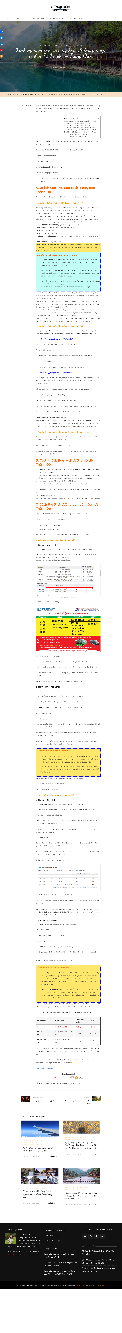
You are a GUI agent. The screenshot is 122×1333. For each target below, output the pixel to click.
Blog (8, 18)
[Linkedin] (1, 42)
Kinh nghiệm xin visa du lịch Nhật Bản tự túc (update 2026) (60, 1264)
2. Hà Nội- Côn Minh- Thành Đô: (78, 136)
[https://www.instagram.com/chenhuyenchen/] (102, 1236)
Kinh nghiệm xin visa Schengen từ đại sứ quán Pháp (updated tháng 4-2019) (59, 1272)
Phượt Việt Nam (20, 18)
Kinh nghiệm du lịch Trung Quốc (50, 45)
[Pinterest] (1, 48)
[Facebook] (1, 30)
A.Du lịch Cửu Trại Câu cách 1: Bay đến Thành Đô (80, 121)
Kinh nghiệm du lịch (30, 1142)
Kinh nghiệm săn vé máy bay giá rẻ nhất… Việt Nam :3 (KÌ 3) (38, 1149)
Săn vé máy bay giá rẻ (77, 18)
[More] (76, 1077)
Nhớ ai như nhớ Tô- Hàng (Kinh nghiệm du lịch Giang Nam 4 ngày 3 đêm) (38, 1194)
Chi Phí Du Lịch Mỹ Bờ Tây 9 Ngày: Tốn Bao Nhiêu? (98, 1253)
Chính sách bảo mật (52, 1241)
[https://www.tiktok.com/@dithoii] (96, 1236)
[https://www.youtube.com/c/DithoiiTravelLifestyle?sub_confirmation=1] (84, 1236)
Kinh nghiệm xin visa (57, 18)
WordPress (101, 1285)
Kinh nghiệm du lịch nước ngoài (76, 1139)
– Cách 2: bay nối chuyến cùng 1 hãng (79, 125)
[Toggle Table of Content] (96, 118)
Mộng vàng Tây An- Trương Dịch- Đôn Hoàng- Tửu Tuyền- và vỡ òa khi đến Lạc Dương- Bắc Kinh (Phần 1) (81, 1145)
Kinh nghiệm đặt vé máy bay (72, 45)
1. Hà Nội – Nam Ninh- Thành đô (77, 134)
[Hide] (1, 59)
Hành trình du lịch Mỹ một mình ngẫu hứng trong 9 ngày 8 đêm (99, 1270)
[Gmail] (55, 1077)
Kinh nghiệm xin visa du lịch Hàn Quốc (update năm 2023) (59, 1255)
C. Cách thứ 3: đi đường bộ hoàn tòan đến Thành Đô (82, 132)
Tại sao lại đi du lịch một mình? (56, 1230)
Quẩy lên (51, 1156)
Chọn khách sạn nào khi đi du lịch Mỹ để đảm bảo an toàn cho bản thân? (98, 1261)
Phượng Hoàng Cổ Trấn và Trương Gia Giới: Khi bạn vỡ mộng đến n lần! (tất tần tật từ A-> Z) (81, 1195)
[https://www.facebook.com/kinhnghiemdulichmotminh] (90, 1236)
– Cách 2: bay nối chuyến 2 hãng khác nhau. (81, 127)
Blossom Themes (81, 1285)
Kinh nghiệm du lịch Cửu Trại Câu (69, 1083)
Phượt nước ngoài (38, 18)
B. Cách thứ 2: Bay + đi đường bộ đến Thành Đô (81, 130)
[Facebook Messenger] (1, 36)
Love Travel (27, 105)
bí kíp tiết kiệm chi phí (50, 1083)
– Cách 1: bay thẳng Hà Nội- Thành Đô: (79, 123)
